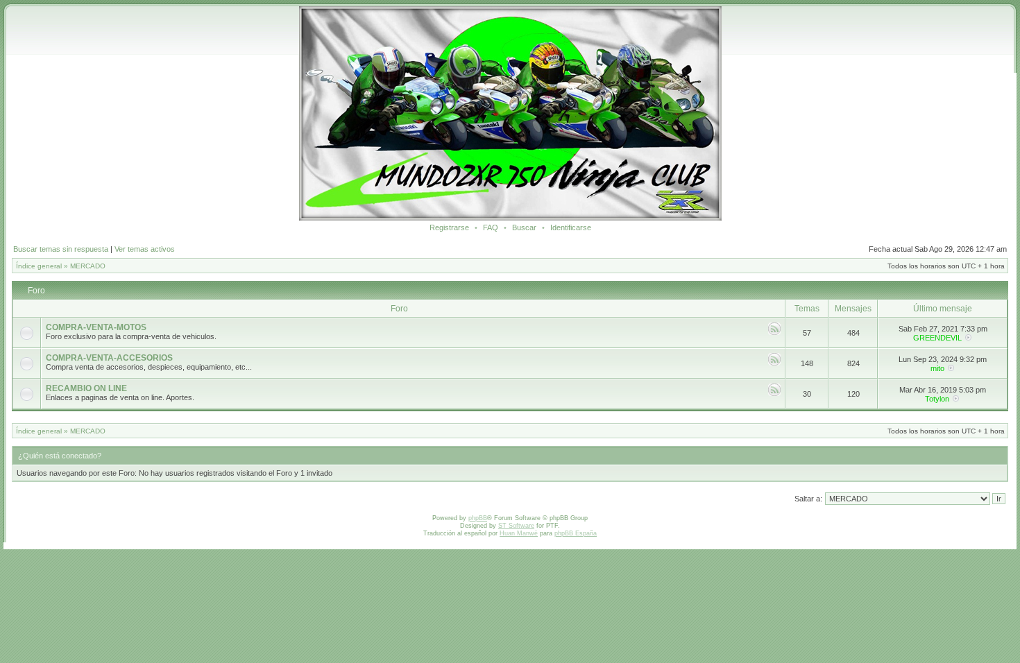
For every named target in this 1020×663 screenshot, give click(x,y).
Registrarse (449, 227)
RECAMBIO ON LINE (86, 388)
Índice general (39, 266)
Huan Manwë (519, 533)
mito (937, 368)
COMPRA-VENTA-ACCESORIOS (109, 358)
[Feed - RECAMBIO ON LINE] (774, 393)
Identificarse (570, 227)
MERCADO (87, 266)
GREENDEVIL (937, 338)
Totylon (937, 399)
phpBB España (575, 533)
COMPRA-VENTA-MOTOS (96, 327)
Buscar (524, 227)
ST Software (516, 525)
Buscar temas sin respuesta (60, 249)
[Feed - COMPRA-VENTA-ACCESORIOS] (774, 363)
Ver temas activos (144, 249)
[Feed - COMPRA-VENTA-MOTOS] (774, 332)
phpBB (477, 518)
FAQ (490, 227)
